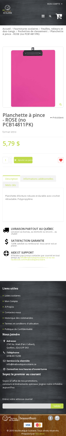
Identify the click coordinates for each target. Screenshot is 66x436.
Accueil (7, 28)
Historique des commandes (19, 317)
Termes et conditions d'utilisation (22, 323)
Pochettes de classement (33, 31)
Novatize (40, 433)
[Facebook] (50, 418)
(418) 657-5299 (14, 355)
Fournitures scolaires (26, 28)
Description (11, 178)
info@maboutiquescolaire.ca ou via (37, 257)
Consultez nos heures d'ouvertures (27, 369)
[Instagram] (57, 418)
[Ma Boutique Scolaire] (7, 9)
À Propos (9, 306)
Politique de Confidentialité (18, 329)
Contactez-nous (13, 312)
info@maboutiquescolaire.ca (21, 364)
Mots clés (10, 185)
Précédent (58, 117)
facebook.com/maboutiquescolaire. (28, 259)
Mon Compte (11, 301)
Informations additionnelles (38, 178)
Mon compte (53, 4)
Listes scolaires (12, 295)
